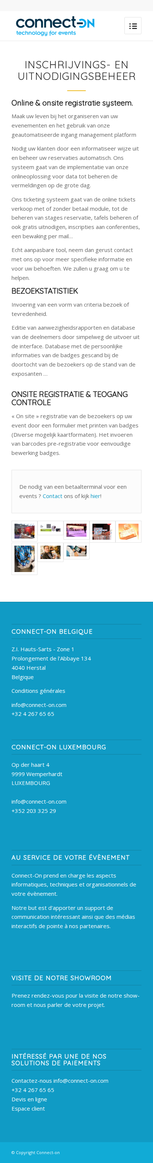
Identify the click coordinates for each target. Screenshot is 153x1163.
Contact (53, 496)
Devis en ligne (29, 1099)
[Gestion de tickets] (128, 532)
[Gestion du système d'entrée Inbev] (25, 559)
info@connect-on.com (39, 704)
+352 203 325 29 (34, 810)
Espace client (28, 1108)
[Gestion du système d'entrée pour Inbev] (51, 552)
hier (95, 496)
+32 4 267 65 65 (33, 713)
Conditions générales (38, 690)
